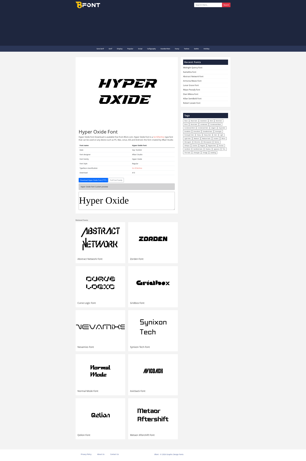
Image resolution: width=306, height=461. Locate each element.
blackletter (203, 121)
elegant (213, 128)
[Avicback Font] (153, 371)
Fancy (177, 49)
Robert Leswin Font (191, 103)
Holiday (206, 49)
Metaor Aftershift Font (142, 435)
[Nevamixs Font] (100, 327)
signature (216, 149)
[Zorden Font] (153, 239)
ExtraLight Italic (189, 135)
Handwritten (165, 49)
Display (120, 49)
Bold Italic (219, 121)
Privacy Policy (86, 454)
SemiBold (187, 149)
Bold (211, 121)
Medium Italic (206, 138)
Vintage (205, 152)
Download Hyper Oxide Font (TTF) (93, 180)
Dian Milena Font (190, 94)
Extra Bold (197, 131)
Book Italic (194, 124)
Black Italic (194, 121)
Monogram (187, 142)
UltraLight (197, 152)
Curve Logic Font (86, 303)
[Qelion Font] (100, 415)
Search (226, 5)
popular (130, 49)
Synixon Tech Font (140, 347)
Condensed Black (215, 124)
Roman (221, 145)
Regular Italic (212, 145)
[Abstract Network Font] (100, 239)
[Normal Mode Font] (100, 371)
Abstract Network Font (89, 259)
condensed (203, 124)
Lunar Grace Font (191, 85)
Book (186, 124)
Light (221, 135)
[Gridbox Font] (153, 283)
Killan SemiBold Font (192, 98)
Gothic (196, 49)
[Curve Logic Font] (100, 283)
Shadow (208, 149)
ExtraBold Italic (207, 131)
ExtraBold (187, 131)
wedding (213, 152)
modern (216, 138)
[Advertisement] (153, 27)
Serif (110, 49)
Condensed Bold (189, 128)
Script (140, 49)
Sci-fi (155, 137)
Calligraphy (151, 49)
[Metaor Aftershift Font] (153, 415)
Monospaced (207, 142)
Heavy (199, 135)
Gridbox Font (137, 303)
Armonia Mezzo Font (192, 81)
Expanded (222, 128)
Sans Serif (100, 49)
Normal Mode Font (87, 391)
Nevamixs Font (85, 347)
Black (186, 121)
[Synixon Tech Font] (153, 327)
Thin (224, 149)
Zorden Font (136, 259)
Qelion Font (83, 435)
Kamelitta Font (189, 72)
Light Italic (187, 138)
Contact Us (114, 454)
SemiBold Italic (197, 149)
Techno (186, 49)
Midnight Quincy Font (192, 67)
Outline (195, 145)
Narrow (217, 142)
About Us (100, 454)
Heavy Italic (207, 135)
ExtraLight (218, 131)
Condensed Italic (203, 128)
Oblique (186, 145)
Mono (223, 138)
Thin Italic (187, 152)
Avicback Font (137, 391)
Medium (196, 138)
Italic (215, 135)
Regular (202, 145)
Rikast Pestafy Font (191, 89)
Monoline (197, 142)
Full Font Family (116, 180)
